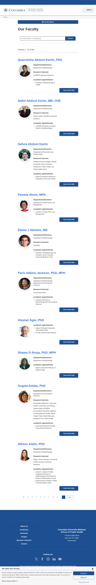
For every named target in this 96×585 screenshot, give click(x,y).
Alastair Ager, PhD (31, 320)
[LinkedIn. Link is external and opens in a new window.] (54, 559)
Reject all (84, 577)
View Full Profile (69, 90)
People (5, 17)
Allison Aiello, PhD (31, 444)
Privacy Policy (83, 582)
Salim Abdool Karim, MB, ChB (39, 100)
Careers (24, 544)
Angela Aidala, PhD (31, 385)
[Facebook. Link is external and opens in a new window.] (42, 559)
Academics (24, 530)
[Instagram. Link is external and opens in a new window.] (48, 559)
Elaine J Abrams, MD (33, 230)
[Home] (23, 10)
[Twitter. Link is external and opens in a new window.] (36, 559)
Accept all (83, 573)
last (69, 497)
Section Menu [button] (49, 22)
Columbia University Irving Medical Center (48, 2)
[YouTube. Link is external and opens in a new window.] (60, 559)
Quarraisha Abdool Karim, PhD (40, 59)
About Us (24, 526)
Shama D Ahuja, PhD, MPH (37, 352)
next (63, 497)
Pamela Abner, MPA (32, 194)
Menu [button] (89, 10)
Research (24, 533)
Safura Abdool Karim (33, 144)
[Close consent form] (92, 568)
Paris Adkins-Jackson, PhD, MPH (41, 273)
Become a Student (24, 540)
